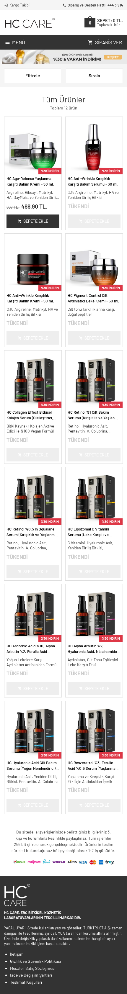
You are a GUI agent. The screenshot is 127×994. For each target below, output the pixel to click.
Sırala (94, 75)
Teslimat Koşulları (26, 982)
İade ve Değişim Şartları (31, 974)
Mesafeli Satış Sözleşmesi (33, 968)
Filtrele (32, 75)
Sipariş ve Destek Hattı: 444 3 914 (95, 5)
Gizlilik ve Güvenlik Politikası (35, 961)
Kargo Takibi (19, 5)
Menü (18, 42)
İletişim (17, 954)
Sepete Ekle (35, 221)
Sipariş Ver (108, 42)
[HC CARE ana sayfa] (29, 23)
